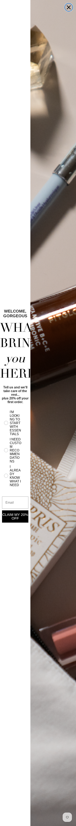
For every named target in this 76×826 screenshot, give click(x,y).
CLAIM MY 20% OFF (15, 516)
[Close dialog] (69, 7)
